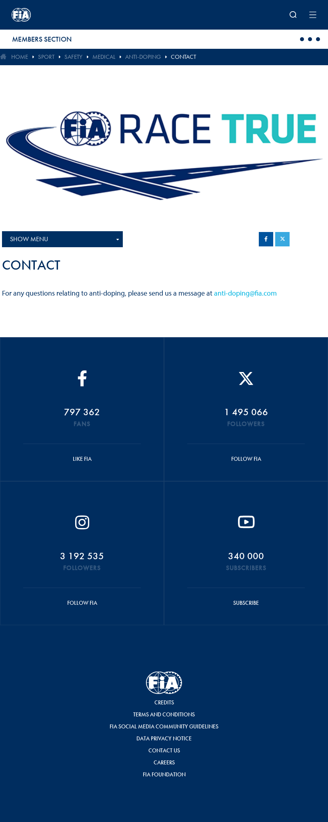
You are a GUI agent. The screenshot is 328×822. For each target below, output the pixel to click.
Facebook (266, 239)
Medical (103, 57)
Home (19, 57)
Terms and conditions (164, 714)
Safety (73, 57)
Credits (164, 702)
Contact (183, 57)
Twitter (282, 239)
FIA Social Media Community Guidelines (164, 726)
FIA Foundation (164, 774)
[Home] (67, 15)
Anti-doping (143, 57)
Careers (164, 762)
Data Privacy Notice (164, 738)
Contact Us (164, 750)
